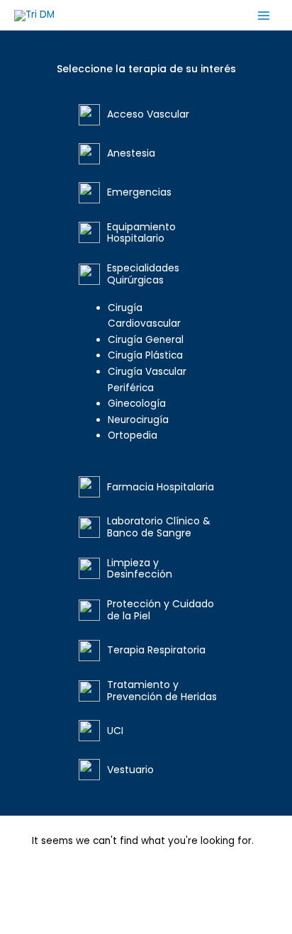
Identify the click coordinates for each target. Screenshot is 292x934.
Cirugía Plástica (145, 355)
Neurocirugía (138, 420)
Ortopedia (132, 435)
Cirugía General (146, 340)
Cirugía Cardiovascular (144, 316)
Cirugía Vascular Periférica (147, 380)
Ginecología (137, 403)
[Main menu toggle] (264, 15)
